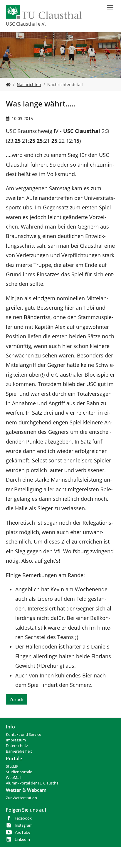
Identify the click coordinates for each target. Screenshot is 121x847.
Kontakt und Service (23, 734)
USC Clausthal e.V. (26, 24)
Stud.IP (12, 766)
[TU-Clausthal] (44, 12)
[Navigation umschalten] (110, 7)
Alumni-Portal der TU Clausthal (32, 783)
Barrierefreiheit (19, 751)
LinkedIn (22, 839)
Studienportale (19, 771)
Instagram (24, 825)
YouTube (22, 832)
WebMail (13, 777)
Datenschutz (17, 745)
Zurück (16, 699)
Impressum (16, 740)
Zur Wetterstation (21, 797)
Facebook (23, 818)
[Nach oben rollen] (109, 835)
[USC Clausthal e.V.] (8, 84)
